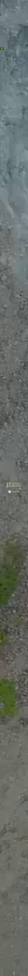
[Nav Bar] (2, 48)
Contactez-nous (15, 491)
